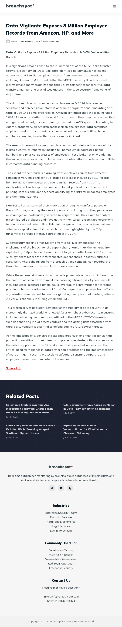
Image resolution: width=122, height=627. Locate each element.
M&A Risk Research (61, 554)
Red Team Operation (61, 563)
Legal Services (61, 526)
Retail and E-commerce (61, 521)
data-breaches (51, 41)
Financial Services (61, 517)
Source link (13, 368)
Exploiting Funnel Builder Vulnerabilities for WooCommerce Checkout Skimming (85, 429)
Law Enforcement (61, 530)
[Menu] (114, 6)
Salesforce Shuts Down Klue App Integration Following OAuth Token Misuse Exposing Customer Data (29, 408)
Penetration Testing (61, 550)
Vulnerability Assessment (61, 559)
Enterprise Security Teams (61, 512)
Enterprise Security (61, 568)
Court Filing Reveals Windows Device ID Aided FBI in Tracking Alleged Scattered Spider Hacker (30, 429)
